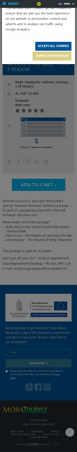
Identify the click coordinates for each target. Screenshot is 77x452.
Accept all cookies (53, 46)
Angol (67, 4)
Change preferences (52, 56)
